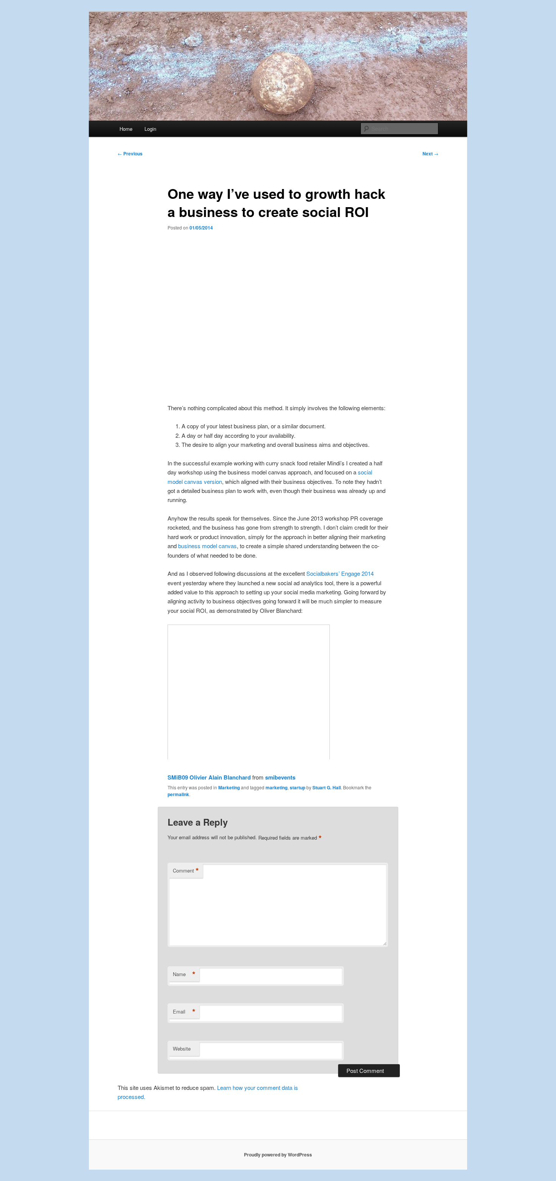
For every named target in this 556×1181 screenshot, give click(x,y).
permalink (178, 794)
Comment (186, 871)
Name (184, 974)
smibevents (280, 777)
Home (126, 128)
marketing (276, 787)
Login (150, 128)
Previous (130, 153)
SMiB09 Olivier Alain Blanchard (209, 777)
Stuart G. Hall (326, 787)
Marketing (229, 787)
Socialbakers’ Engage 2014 (340, 573)
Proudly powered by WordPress (278, 1154)
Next (430, 153)
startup (297, 787)
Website (182, 1048)
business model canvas (207, 546)
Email (184, 1012)
